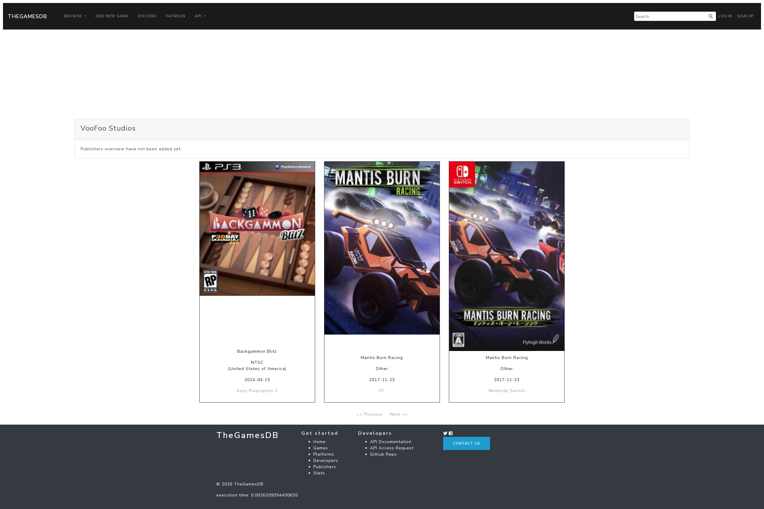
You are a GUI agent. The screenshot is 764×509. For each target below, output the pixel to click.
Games (320, 448)
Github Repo (383, 454)
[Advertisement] (382, 74)
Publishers (324, 467)
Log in (725, 16)
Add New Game (112, 16)
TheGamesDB (27, 16)
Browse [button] (73, 16)
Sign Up (745, 16)
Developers (325, 460)
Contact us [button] (466, 443)
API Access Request (392, 448)
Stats (319, 473)
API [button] (199, 16)
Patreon (175, 16)
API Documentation (391, 442)
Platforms (323, 454)
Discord (147, 16)
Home (319, 442)
